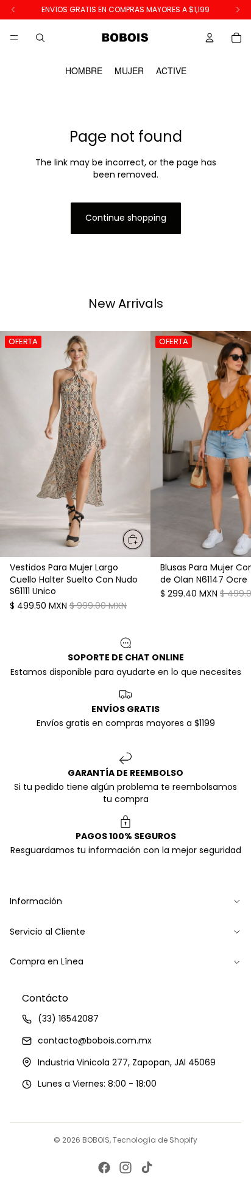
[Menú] (14, 38)
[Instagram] (125, 1167)
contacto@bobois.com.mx (95, 1040)
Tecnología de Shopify (155, 1140)
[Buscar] (40, 37)
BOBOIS (96, 1140)
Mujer (129, 71)
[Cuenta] (209, 37)
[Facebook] (104, 1167)
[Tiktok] (147, 1167)
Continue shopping (125, 218)
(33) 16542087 (68, 1018)
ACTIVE (171, 71)
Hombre (83, 71)
